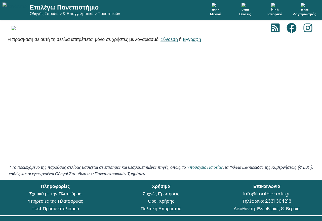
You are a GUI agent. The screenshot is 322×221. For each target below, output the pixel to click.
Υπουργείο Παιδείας (205, 167)
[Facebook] (292, 28)
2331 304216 (278, 201)
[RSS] (275, 28)
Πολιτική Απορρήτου (161, 208)
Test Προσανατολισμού (55, 208)
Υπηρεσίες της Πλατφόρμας (55, 201)
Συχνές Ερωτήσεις (161, 194)
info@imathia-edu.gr (266, 194)
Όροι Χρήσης (161, 201)
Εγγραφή (192, 39)
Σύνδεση (169, 39)
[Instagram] (308, 28)
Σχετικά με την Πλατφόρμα (55, 194)
